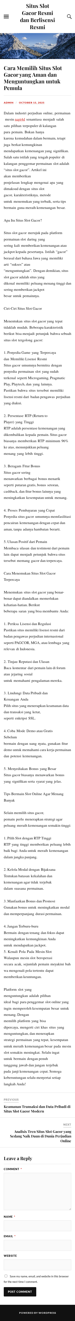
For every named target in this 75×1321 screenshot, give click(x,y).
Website (10, 1255)
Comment (13, 1169)
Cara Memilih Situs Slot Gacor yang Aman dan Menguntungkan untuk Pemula (33, 77)
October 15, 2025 (32, 102)
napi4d (20, 119)
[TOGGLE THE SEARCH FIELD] (68, 16)
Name (9, 1216)
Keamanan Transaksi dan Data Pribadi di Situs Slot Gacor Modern (37, 1108)
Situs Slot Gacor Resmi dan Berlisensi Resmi (37, 16)
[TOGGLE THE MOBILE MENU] (6, 16)
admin (9, 102)
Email (10, 1236)
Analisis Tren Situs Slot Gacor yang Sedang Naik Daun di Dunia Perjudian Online (40, 1136)
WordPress (47, 1312)
